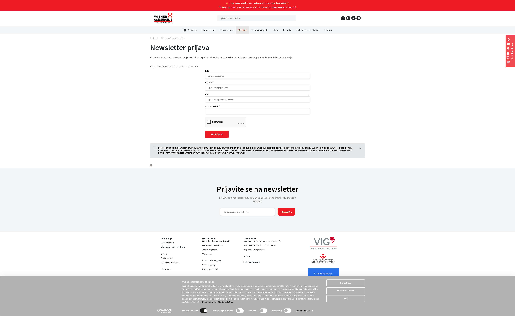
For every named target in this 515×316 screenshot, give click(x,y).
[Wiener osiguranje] (163, 18)
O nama (164, 254)
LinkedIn (348, 18)
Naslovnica (155, 38)
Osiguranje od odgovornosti (254, 249)
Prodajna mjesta (167, 258)
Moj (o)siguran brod (210, 269)
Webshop (192, 29)
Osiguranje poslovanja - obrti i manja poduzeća (262, 241)
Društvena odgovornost (170, 262)
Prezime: (209, 82)
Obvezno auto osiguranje (212, 260)
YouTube (353, 18)
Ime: (207, 71)
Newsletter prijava (178, 38)
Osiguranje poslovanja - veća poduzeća (259, 245)
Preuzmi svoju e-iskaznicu (212, 245)
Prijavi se (286, 211)
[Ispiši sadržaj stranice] (151, 165)
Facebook (343, 18)
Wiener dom (207, 254)
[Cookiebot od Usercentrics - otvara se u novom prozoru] (164, 311)
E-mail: (208, 94)
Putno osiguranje (209, 265)
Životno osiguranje (209, 249)
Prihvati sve (345, 283)
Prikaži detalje (303, 311)
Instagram (358, 18)
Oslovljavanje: (212, 106)
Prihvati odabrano (345, 291)
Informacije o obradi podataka (230, 153)
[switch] (240, 310)
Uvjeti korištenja (167, 243)
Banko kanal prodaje (251, 262)
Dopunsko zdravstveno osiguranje (216, 241)
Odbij (345, 298)
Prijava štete (166, 269)
